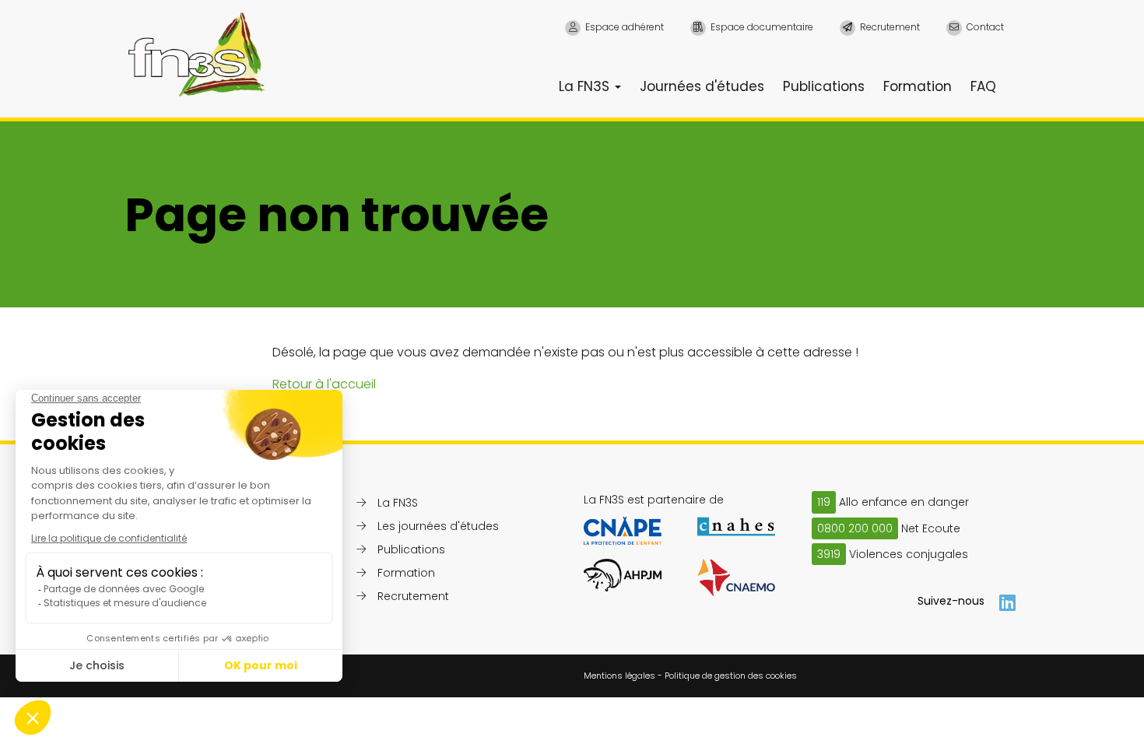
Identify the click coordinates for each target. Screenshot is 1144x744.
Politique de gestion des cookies (731, 675)
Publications (824, 86)
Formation (917, 86)
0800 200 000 (855, 528)
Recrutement (413, 596)
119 (823, 502)
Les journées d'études (438, 526)
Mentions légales (619, 675)
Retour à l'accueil (324, 384)
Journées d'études (702, 86)
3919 (828, 554)
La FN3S (586, 86)
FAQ (983, 86)
